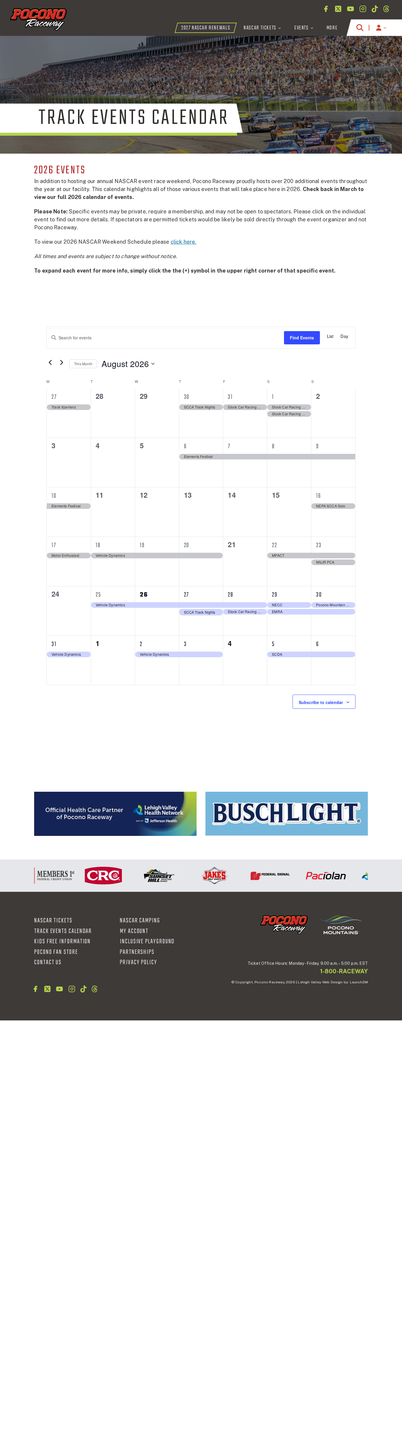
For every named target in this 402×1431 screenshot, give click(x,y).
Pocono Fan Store (56, 952)
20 (187, 545)
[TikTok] (375, 8)
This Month (83, 363)
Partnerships (137, 952)
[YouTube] (350, 8)
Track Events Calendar (63, 931)
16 (318, 496)
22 (274, 545)
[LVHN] (115, 814)
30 (187, 397)
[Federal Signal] (257, 875)
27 (54, 397)
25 (98, 595)
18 (98, 545)
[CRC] (90, 875)
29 (275, 595)
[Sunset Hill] (146, 875)
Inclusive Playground (147, 942)
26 (144, 595)
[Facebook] (325, 8)
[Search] (360, 27)
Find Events (302, 338)
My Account (134, 931)
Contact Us (48, 962)
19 (142, 545)
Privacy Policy (138, 962)
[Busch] (286, 814)
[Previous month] (50, 362)
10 (54, 496)
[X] (338, 8)
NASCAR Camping (140, 921)
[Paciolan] (313, 875)
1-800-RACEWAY (344, 971)
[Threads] (386, 8)
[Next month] (61, 362)
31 (230, 397)
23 (319, 545)
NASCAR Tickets (53, 921)
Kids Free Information (62, 942)
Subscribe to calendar (321, 702)
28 (230, 595)
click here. (184, 242)
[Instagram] (362, 8)
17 (54, 545)
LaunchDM (359, 982)
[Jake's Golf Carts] (202, 875)
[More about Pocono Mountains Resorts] (341, 924)
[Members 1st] (35, 875)
